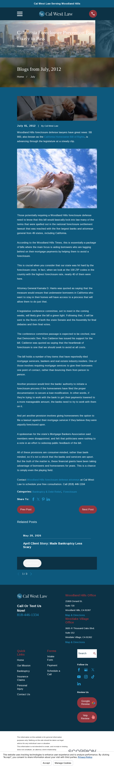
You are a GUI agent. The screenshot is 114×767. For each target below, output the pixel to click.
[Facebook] (79, 669)
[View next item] (31, 574)
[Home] (56, 14)
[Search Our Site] (94, 653)
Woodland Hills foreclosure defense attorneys (53, 479)
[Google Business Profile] (86, 669)
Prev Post (25, 509)
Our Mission (23, 665)
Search (82, 653)
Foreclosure (70, 491)
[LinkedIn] (79, 683)
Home (20, 660)
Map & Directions (75, 615)
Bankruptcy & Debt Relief (47, 491)
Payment (52, 665)
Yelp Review (85, 717)
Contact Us (23, 694)
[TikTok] (93, 676)
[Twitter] (93, 669)
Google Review (85, 702)
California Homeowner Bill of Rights (64, 136)
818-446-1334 (28, 615)
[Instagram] (86, 676)
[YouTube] (79, 676)
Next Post (88, 509)
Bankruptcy (23, 671)
